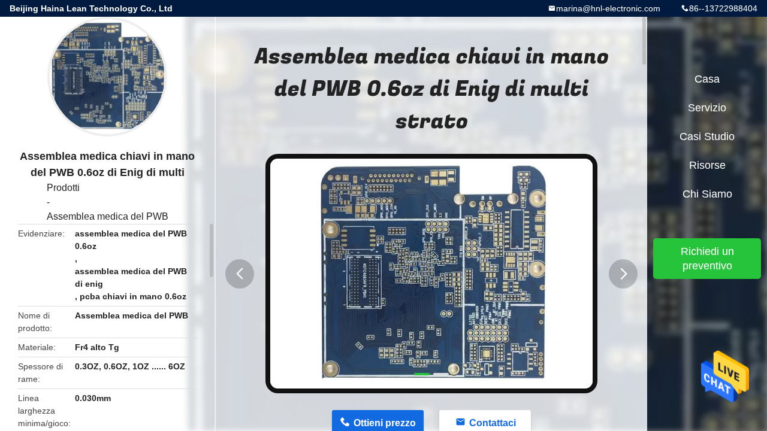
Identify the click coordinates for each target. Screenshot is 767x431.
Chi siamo (707, 194)
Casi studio (707, 136)
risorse (707, 165)
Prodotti (63, 188)
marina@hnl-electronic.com (608, 8)
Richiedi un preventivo (707, 258)
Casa (707, 79)
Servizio (707, 108)
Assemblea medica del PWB (107, 216)
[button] (239, 274)
